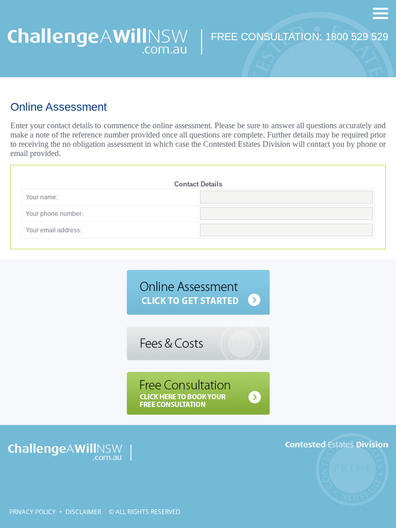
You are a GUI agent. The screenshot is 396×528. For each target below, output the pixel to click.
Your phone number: (54, 213)
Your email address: (53, 230)
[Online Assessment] (198, 292)
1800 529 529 (356, 36)
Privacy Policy (32, 511)
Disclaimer (83, 511)
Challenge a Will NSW (69, 450)
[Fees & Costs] (198, 343)
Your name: (42, 197)
